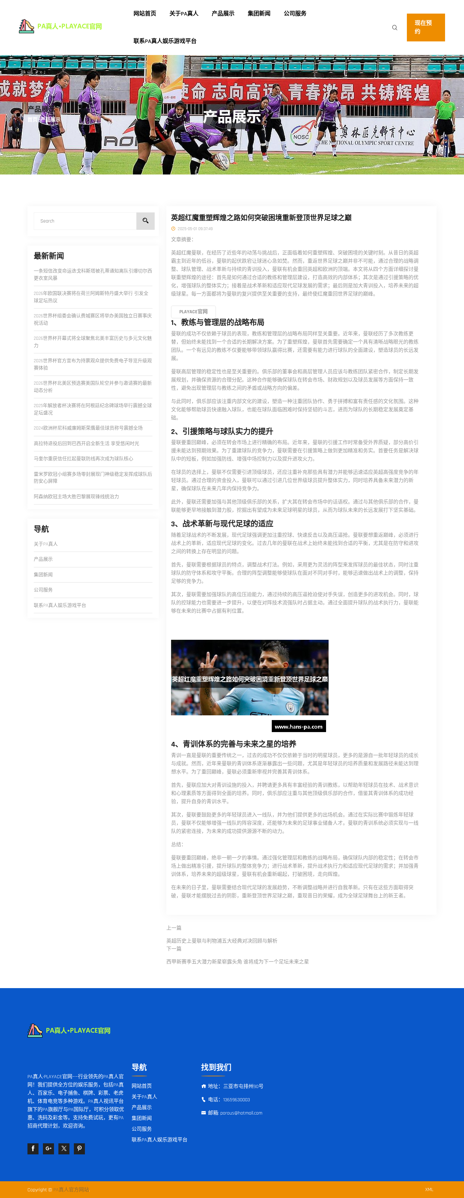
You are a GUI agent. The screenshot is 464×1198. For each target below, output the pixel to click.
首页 (32, 120)
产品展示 (223, 13)
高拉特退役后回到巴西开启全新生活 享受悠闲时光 (86, 444)
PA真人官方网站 (71, 1190)
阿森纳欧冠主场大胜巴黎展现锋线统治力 (76, 497)
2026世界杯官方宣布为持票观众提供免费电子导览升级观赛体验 (93, 364)
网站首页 (145, 13)
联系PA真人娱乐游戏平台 (165, 41)
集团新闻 (259, 13)
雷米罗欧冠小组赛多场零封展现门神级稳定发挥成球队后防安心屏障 (93, 478)
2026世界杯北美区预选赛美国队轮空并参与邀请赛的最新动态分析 (93, 387)
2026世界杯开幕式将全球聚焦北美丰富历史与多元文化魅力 (93, 342)
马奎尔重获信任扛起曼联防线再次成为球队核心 (83, 459)
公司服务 (295, 13)
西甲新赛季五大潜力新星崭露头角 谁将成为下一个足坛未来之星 (237, 962)
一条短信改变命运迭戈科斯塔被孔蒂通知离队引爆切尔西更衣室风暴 (93, 274)
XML (429, 1189)
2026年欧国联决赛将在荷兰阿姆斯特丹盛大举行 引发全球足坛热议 (91, 297)
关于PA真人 (184, 13)
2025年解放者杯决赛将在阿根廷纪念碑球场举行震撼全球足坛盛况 (93, 409)
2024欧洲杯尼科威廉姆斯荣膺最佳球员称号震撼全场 (88, 428)
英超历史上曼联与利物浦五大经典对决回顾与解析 (221, 941)
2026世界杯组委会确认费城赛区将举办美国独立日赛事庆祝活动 (93, 319)
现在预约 (423, 27)
